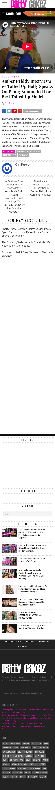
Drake (28, 760)
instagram (36, 743)
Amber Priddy (22, 151)
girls (46, 743)
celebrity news (16, 760)
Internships (23, 647)
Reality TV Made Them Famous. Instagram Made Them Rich (27, 715)
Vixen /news (23, 155)
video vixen (43, 747)
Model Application (13, 642)
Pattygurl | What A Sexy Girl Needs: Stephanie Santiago (27, 254)
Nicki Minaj (7, 747)
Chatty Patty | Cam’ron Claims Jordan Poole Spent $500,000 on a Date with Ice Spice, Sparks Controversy (26, 232)
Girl (35, 747)
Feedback (30, 642)
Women (45, 760)
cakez (5, 760)
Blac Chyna (18, 756)
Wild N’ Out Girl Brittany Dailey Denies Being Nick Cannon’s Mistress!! (40, 189)
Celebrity (7, 756)
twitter (14, 776)
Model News (35, 151)
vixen (32, 764)
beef (20, 751)
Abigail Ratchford (20, 764)
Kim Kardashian (9, 751)
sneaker (36, 760)
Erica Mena (32, 776)
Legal (35, 647)
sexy (16, 747)
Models (26, 743)
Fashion (29, 756)
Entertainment (9, 768)
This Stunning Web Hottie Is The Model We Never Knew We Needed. (26, 244)
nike (44, 768)
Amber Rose (25, 747)
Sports (43, 776)
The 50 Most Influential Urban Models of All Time (22, 724)
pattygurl (39, 751)
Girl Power (10, 103)
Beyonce (6, 764)
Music (5, 776)
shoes (27, 772)
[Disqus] (27, 303)
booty (22, 776)
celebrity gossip (40, 772)
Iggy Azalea (17, 772)
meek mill (6, 772)
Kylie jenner (35, 768)
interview (28, 751)
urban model (40, 756)
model (5, 743)
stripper (41, 764)
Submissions (44, 642)
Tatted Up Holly (9, 155)
